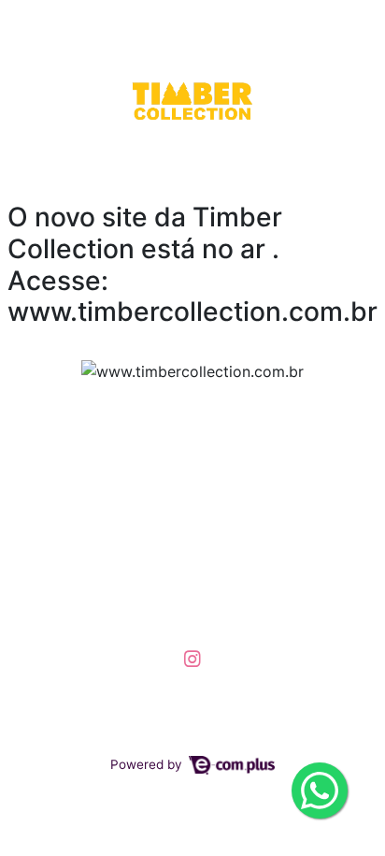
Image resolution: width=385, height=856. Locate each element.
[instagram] (192, 658)
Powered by (148, 764)
